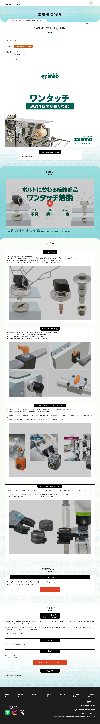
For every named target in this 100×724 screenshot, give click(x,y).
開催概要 (7, 695)
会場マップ (62, 695)
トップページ (14, 20)
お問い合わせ (91, 695)
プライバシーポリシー (87, 713)
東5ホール (13, 40)
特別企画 (49, 695)
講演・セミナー (35, 695)
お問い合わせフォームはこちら (50, 663)
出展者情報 (20, 695)
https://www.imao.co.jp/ (49, 30)
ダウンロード (49, 589)
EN (91, 3)
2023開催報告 (76, 695)
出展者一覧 (22, 20)
